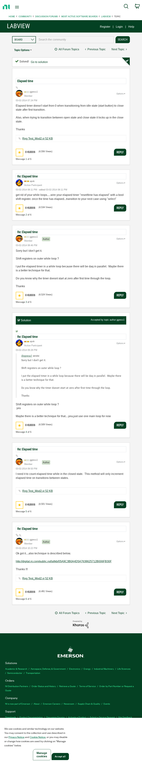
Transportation (33, 673)
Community (25, 16)
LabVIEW (106, 16)
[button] (19, 152)
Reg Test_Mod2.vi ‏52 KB (37, 138)
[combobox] (75, 39)
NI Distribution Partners (16, 686)
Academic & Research (16, 668)
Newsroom (69, 703)
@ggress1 (26, 355)
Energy (87, 668)
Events (107, 703)
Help (131, 26)
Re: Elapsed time (27, 176)
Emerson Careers (51, 703)
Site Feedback (125, 717)
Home (12, 16)
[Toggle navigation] (21, 7)
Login (119, 26)
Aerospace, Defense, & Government (48, 668)
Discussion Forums (46, 16)
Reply (120, 152)
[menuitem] (126, 7)
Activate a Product (77, 717)
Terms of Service (87, 686)
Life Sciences (123, 668)
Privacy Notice (16, 737)
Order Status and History (44, 686)
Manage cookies (42, 755)
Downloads (10, 717)
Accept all (60, 756)
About (36, 703)
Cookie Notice (38, 737)
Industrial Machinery (104, 668)
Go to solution (39, 62)
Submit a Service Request (102, 717)
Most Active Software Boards (79, 16)
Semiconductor (14, 673)
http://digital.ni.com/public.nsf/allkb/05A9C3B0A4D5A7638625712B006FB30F (64, 561)
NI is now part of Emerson (17, 703)
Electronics (74, 668)
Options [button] (120, 94)
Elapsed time (25, 81)
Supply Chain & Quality (89, 703)
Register (105, 26)
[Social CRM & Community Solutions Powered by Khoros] (80, 624)
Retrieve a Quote (67, 686)
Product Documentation (31, 717)
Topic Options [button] (21, 50)
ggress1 (121, 319)
